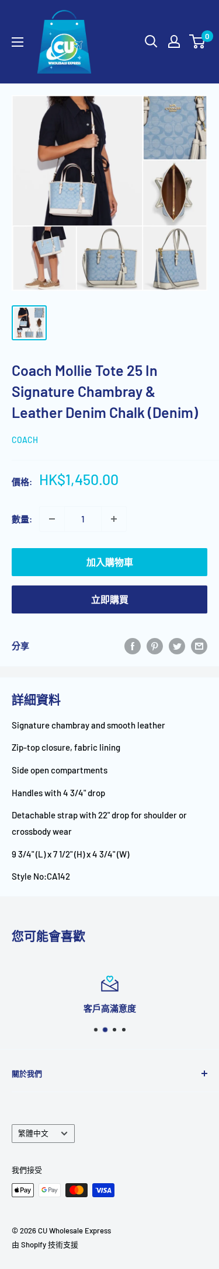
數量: (22, 519)
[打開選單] (17, 42)
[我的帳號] (174, 41)
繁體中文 (33, 1133)
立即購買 (109, 599)
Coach (25, 440)
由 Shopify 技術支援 (45, 1244)
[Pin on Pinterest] (155, 645)
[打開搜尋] (151, 41)
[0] (197, 41)
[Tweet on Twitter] (177, 645)
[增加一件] (114, 519)
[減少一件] (52, 519)
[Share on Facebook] (132, 645)
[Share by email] (199, 645)
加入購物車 (109, 561)
